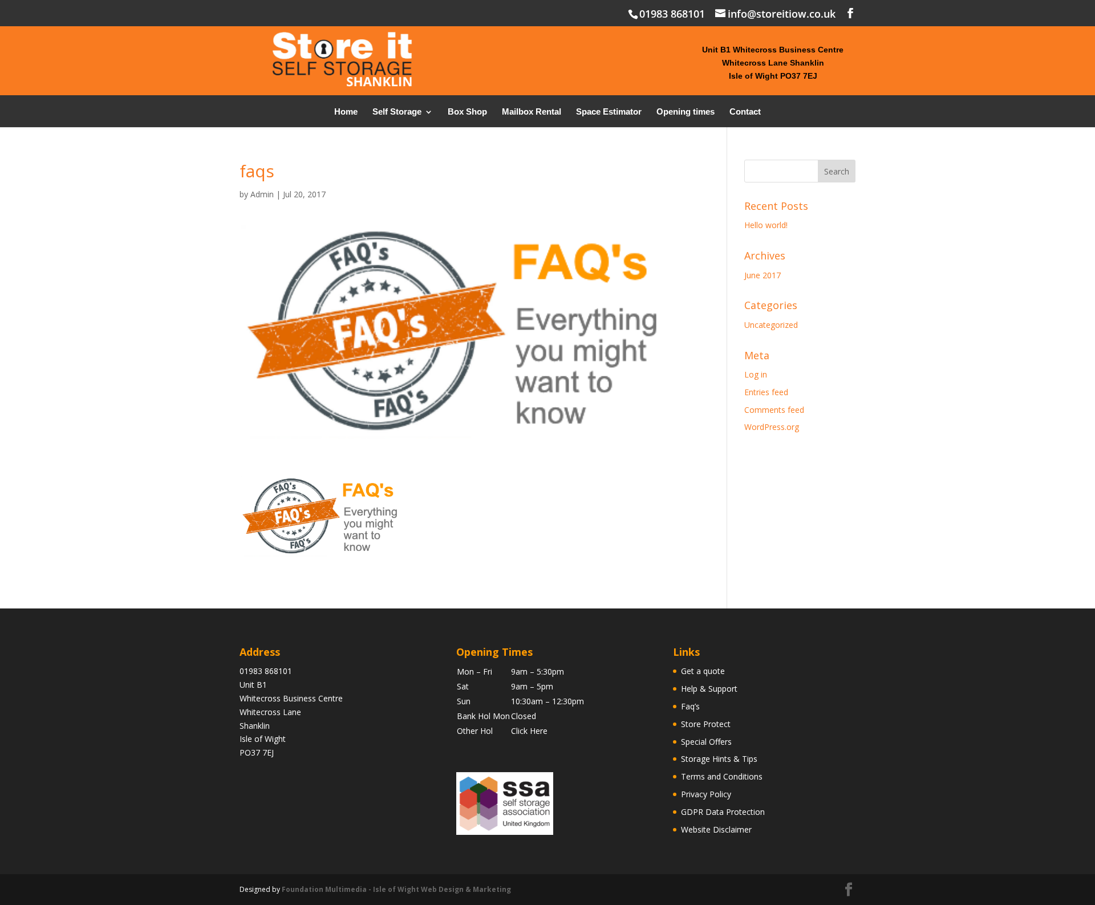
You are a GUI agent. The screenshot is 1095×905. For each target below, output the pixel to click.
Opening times (685, 112)
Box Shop (467, 112)
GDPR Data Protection (723, 811)
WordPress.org (771, 426)
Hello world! (766, 225)
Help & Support (709, 688)
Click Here (529, 730)
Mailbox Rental (531, 112)
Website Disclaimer (716, 829)
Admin (262, 194)
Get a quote (703, 670)
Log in (755, 374)
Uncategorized (771, 324)
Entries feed (766, 392)
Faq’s (690, 706)
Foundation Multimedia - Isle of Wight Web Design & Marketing (396, 889)
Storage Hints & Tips (719, 758)
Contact (745, 112)
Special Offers (706, 741)
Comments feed (774, 409)
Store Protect (706, 724)
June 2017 (762, 275)
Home (346, 112)
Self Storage (396, 112)
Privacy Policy (706, 794)
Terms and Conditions (722, 776)
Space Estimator (609, 112)
